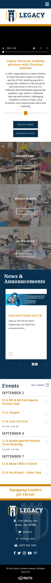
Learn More (25, 169)
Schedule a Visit (25, 133)
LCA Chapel (10, 412)
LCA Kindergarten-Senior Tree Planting (21, 442)
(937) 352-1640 (27, 538)
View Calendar (37, 385)
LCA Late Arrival (15, 421)
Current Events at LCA (25, 315)
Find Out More (25, 125)
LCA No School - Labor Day (21, 472)
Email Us (27, 532)
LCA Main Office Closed (19, 463)
